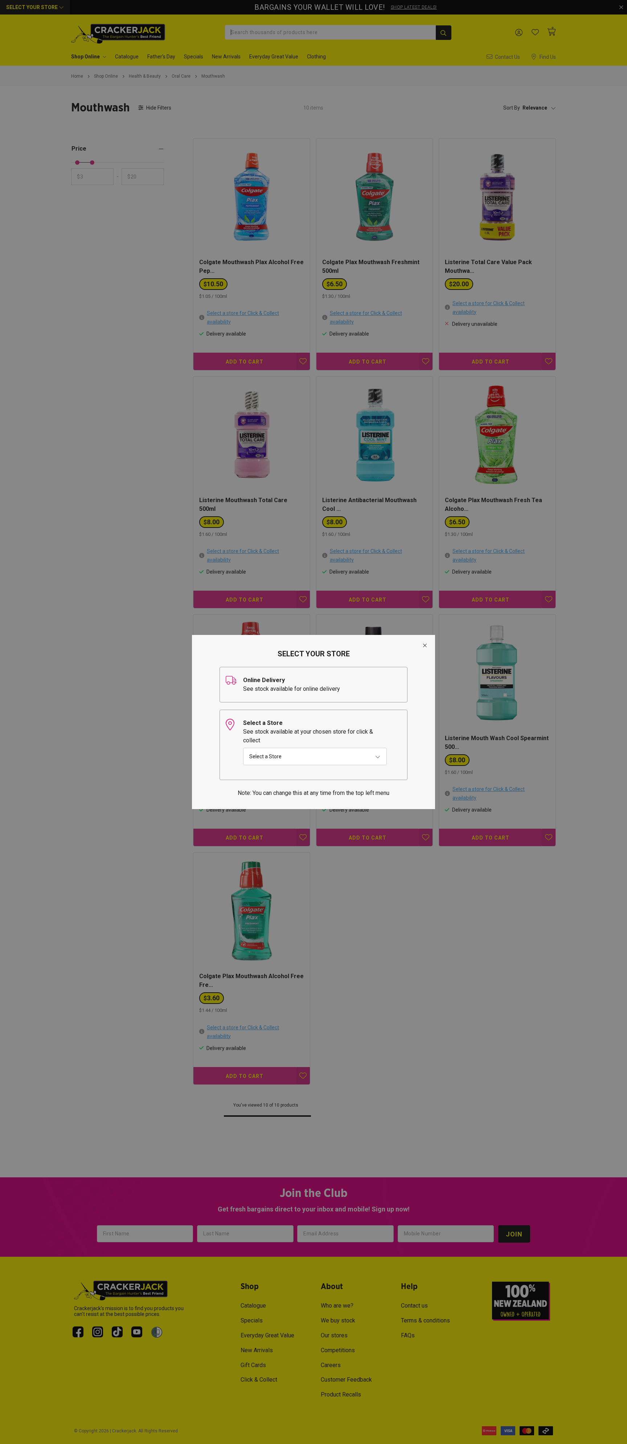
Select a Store (265, 756)
